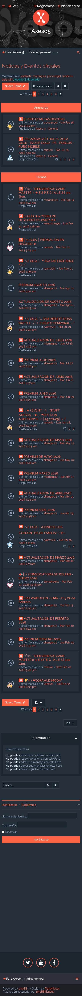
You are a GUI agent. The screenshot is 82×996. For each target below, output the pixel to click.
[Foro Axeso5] (41, 18)
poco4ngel (54, 76)
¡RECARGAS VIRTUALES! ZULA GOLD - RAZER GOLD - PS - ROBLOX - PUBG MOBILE (46, 142)
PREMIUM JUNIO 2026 (40, 393)
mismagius (39, 76)
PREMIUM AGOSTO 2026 (37, 285)
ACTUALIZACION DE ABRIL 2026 (47, 493)
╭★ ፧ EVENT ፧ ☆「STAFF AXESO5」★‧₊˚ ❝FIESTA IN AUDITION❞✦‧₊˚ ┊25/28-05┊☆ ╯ (42, 414)
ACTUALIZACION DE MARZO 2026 (49, 557)
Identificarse (10, 804)
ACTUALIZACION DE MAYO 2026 (48, 440)
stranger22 (50, 288)
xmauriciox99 (52, 223)
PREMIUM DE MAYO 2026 (42, 457)
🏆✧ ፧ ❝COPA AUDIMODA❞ (43, 680)
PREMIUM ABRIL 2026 (39, 510)
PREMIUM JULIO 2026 (39, 360)
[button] (60, 94)
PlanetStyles (52, 988)
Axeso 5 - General (47, 128)
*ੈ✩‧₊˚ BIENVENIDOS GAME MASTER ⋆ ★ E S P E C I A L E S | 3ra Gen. (45, 192)
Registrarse (29, 804)
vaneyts (48, 247)
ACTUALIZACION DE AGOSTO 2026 (45, 302)
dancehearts (51, 581)
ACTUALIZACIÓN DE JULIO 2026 (48, 340)
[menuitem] (13, 6)
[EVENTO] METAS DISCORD (44, 119)
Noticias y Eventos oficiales (31, 66)
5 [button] (51, 94)
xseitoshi (26, 76)
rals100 (48, 150)
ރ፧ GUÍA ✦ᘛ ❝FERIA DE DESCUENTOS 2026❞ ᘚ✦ (37, 218)
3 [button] (43, 94)
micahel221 (51, 199)
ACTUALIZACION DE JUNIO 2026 (48, 377)
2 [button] (38, 94)
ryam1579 (49, 268)
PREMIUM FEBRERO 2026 (42, 639)
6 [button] (56, 94)
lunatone (67, 76)
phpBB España (45, 991)
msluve (48, 667)
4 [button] (47, 94)
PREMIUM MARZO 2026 (41, 473)
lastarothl (7, 79)
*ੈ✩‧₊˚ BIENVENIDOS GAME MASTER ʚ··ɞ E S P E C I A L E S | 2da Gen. (44, 660)
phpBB (23, 988)
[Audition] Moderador (27, 79)
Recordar (11, 831)
